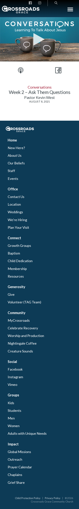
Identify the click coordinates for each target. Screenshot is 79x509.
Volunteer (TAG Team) (24, 302)
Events (13, 178)
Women (14, 426)
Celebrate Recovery (23, 328)
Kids (11, 403)
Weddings (15, 212)
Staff (11, 171)
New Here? (16, 148)
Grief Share (16, 482)
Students (14, 410)
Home (12, 140)
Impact (13, 444)
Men (11, 418)
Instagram (15, 377)
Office (13, 189)
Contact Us (16, 197)
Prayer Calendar (20, 467)
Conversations (40, 87)
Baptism (14, 253)
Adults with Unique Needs (27, 433)
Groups (13, 395)
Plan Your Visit (18, 227)
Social (12, 362)
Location (14, 204)
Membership (17, 269)
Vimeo (12, 384)
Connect (14, 238)
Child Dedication (20, 261)
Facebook (15, 369)
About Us (14, 155)
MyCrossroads (19, 320)
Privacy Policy (52, 498)
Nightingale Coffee (22, 343)
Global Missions (19, 452)
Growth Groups (19, 245)
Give (11, 294)
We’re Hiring (17, 220)
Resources (16, 276)
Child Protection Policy (27, 498)
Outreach (15, 459)
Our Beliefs (16, 163)
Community (17, 313)
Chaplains (15, 475)
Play (39, 39)
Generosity (16, 287)
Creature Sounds (20, 351)
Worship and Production (26, 336)
